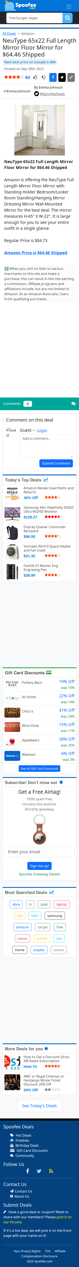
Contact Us (23, 1191)
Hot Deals (23, 1135)
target (43, 927)
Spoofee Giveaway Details (39, 874)
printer (41, 938)
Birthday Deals (27, 1145)
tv (30, 904)
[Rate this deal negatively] (43, 77)
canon (22, 938)
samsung (54, 915)
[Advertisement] (39, 353)
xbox (16, 904)
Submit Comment (56, 463)
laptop (61, 904)
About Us (21, 1196)
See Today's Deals (39, 1106)
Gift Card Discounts (25, 672)
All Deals (9, 33)
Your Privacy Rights (27, 1251)
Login (42, 430)
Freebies (22, 1140)
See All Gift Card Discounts (39, 769)
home (19, 950)
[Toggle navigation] (69, 5)
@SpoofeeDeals (52, 94)
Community (24, 1155)
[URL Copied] (71, 77)
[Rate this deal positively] (35, 77)
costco (59, 950)
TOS (48, 1251)
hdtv (35, 915)
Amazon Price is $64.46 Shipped (35, 253)
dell (20, 915)
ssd (59, 938)
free (59, 927)
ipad (44, 904)
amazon (22, 927)
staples (39, 950)
